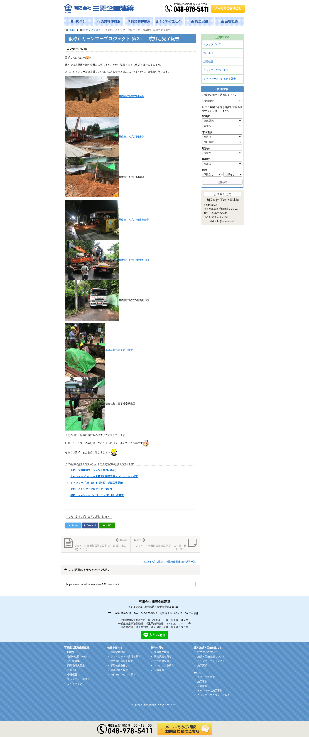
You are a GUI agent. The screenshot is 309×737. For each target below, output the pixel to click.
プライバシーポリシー (79, 679)
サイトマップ (74, 683)
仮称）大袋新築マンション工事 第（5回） (94, 470)
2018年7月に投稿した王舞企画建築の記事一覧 (169, 561)
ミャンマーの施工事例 (215, 70)
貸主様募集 (73, 660)
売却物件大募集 (76, 665)
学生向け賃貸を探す (122, 660)
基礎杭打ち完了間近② (131, 136)
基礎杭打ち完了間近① (131, 96)
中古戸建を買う (162, 660)
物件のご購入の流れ (78, 656)
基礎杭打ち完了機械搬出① (134, 219)
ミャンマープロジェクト (211, 660)
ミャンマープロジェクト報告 (219, 78)
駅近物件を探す (119, 665)
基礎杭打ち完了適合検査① (120, 349)
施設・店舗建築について (211, 656)
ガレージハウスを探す (123, 674)
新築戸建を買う (162, 656)
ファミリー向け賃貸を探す (126, 656)
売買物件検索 (161, 652)
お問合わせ (73, 670)
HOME (72, 29)
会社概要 (72, 674)
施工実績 (202, 665)
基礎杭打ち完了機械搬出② (134, 259)
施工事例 (208, 53)
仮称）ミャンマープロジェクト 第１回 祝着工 (97, 495)
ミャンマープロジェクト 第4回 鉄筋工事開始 (96, 482)
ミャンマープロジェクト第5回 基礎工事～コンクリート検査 (104, 476)
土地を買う (160, 670)
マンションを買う (164, 665)
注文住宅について (207, 652)
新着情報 (208, 61)
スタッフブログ (91, 29)
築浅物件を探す (119, 670)
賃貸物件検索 (118, 652)
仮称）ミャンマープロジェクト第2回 (92, 488)
